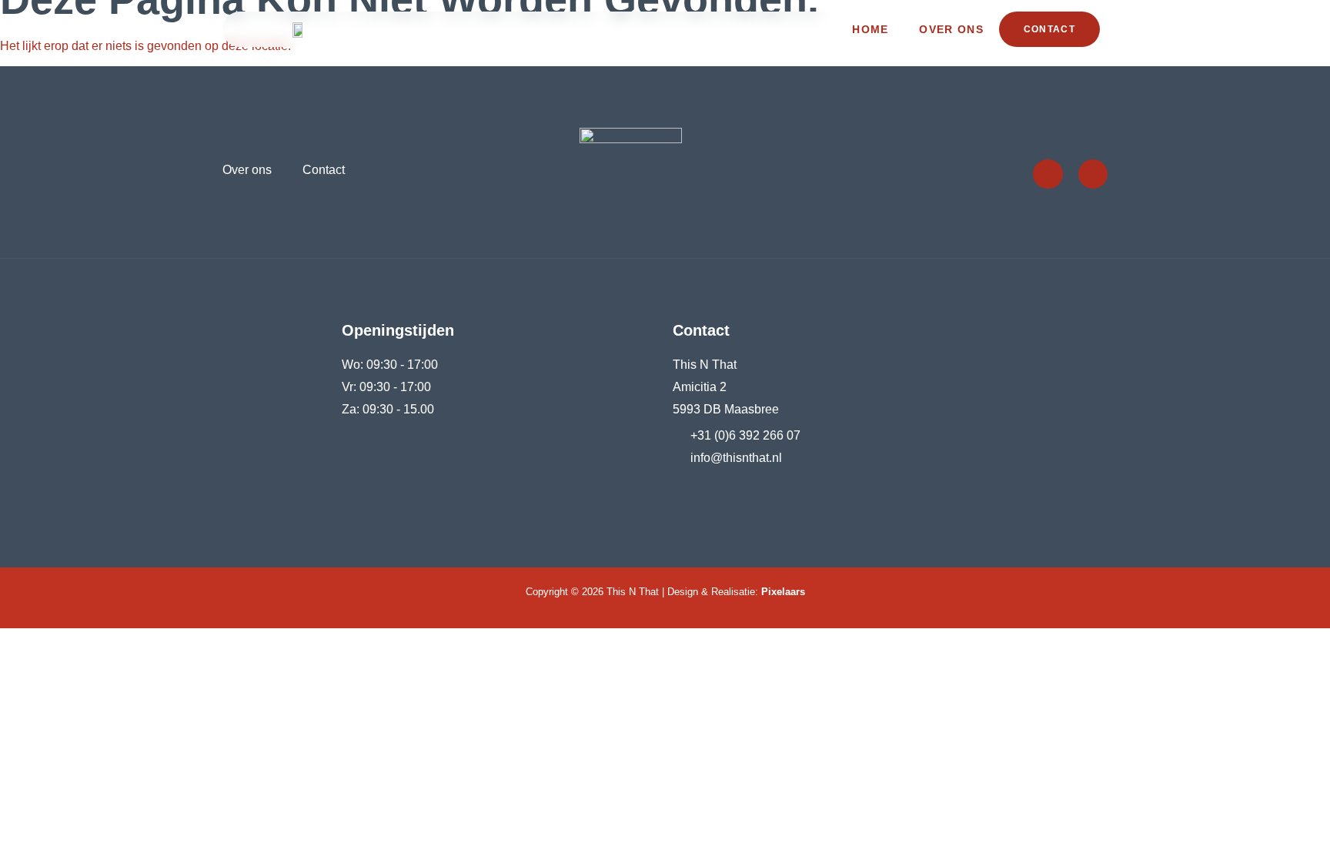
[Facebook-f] (1047, 174)
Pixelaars (783, 591)
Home (870, 29)
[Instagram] (1093, 174)
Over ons (951, 29)
